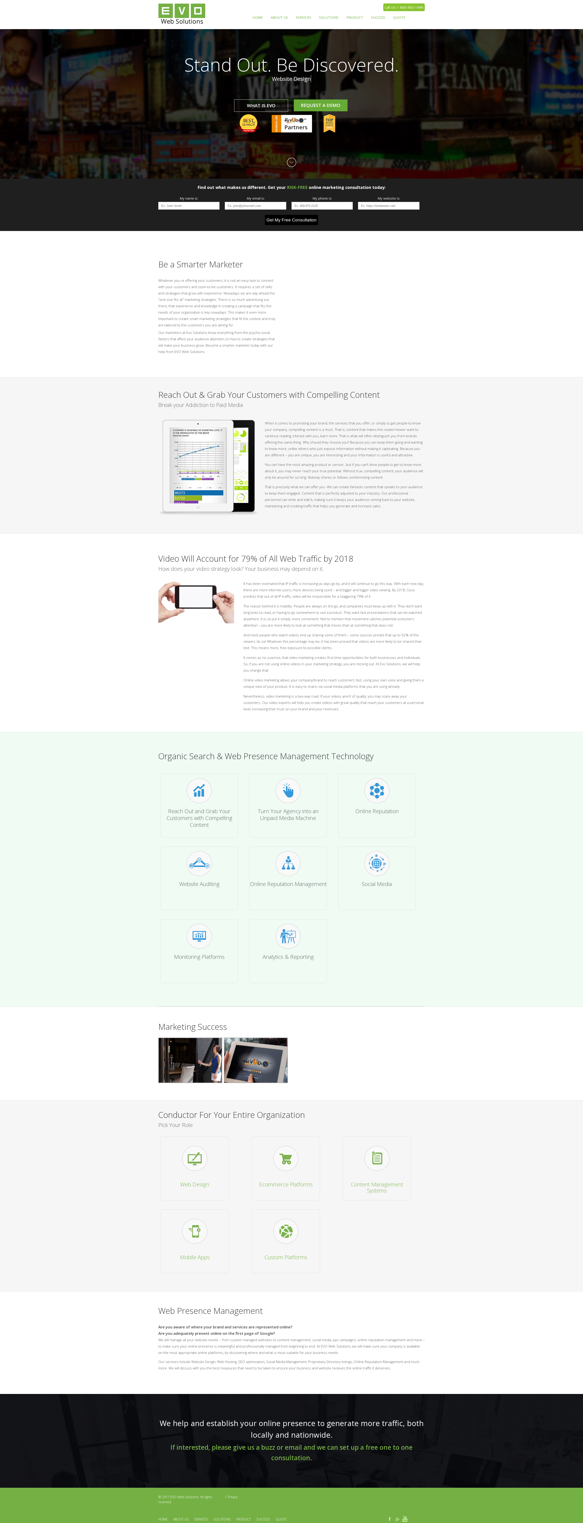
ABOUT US (279, 17)
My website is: (389, 198)
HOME (257, 17)
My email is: (256, 198)
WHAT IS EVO (261, 105)
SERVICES (303, 17)
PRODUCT (354, 17)
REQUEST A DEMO (320, 105)
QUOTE (399, 17)
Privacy (233, 1497)
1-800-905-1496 (410, 7)
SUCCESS (378, 17)
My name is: (189, 198)
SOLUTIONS (328, 17)
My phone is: (322, 198)
